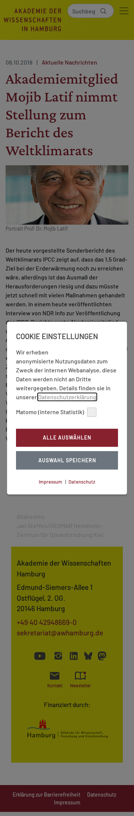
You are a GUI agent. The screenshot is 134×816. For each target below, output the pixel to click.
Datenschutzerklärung (67, 396)
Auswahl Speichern (67, 460)
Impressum (50, 482)
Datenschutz (81, 482)
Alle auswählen (67, 438)
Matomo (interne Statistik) (50, 411)
